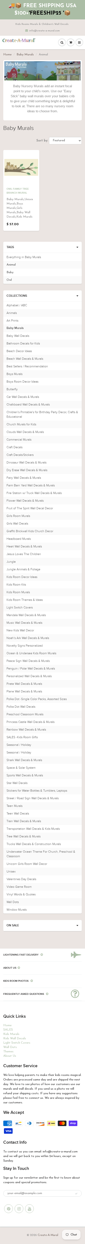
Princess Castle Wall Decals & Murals (30, 722)
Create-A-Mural (48, 1235)
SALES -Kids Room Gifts (22, 737)
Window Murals (17, 910)
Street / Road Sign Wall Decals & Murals (33, 798)
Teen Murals (14, 806)
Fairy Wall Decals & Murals (24, 478)
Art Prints (12, 320)
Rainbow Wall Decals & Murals (26, 729)
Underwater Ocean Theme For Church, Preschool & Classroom (41, 854)
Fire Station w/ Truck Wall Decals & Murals (34, 493)
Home (7, 54)
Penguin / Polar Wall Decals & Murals (31, 668)
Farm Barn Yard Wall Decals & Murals (31, 485)
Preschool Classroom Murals (25, 714)
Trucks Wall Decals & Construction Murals (34, 844)
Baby (10, 272)
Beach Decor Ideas (19, 351)
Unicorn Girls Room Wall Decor (27, 864)
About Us (9, 1056)
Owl (9, 280)
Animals (12, 313)
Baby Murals (25, 54)
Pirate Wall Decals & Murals (24, 684)
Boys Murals (14, 374)
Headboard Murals (19, 539)
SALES (8, 1029)
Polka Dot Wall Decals (21, 707)
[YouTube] (29, 1208)
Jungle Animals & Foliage (23, 569)
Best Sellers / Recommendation (27, 366)
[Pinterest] (8, 1208)
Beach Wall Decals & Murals (25, 359)
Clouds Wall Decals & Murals (25, 432)
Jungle (11, 562)
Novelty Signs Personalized (25, 646)
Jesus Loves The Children (24, 554)
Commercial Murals (19, 439)
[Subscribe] (76, 1193)
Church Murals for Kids (21, 424)
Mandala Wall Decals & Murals (26, 615)
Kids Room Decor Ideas (22, 577)
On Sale (13, 925)
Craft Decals (14, 447)
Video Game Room (19, 887)
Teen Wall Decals (18, 813)
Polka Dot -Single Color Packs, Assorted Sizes (37, 699)
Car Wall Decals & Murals (23, 397)
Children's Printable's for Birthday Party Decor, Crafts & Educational (42, 414)
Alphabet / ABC (17, 305)
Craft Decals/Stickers (20, 455)
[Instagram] (19, 1208)
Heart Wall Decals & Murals (24, 546)
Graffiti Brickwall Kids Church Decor (30, 531)
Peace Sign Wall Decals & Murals (28, 661)
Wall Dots (13, 902)
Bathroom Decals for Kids (23, 343)
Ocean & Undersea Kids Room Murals (31, 653)
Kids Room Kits (16, 584)
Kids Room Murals (18, 592)
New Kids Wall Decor (20, 630)
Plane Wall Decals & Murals (24, 691)
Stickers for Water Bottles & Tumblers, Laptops (37, 790)
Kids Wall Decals (14, 1038)
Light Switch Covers (20, 607)
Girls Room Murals (18, 516)
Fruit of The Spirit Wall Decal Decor (30, 508)
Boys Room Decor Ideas (22, 381)
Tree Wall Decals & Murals (24, 836)
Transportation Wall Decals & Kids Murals (33, 829)
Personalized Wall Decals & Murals (29, 676)
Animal (11, 264)
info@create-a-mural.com (44, 30)
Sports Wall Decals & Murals (25, 775)
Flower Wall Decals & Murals (25, 501)
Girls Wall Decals (17, 523)
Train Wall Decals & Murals (24, 821)
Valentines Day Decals (21, 879)
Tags (10, 247)
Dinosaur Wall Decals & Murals (26, 462)
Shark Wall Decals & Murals (24, 760)
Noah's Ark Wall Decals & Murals (28, 638)
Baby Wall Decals (18, 336)
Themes (8, 1051)
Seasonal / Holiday (19, 745)
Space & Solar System (21, 768)
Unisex (11, 871)
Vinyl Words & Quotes (21, 894)
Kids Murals (11, 1034)
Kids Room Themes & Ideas (25, 600)
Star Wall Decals (17, 783)
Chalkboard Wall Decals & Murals (28, 404)
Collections (17, 295)
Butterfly (12, 389)
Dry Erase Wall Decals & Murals (27, 470)
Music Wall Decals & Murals (24, 623)
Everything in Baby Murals (24, 257)
